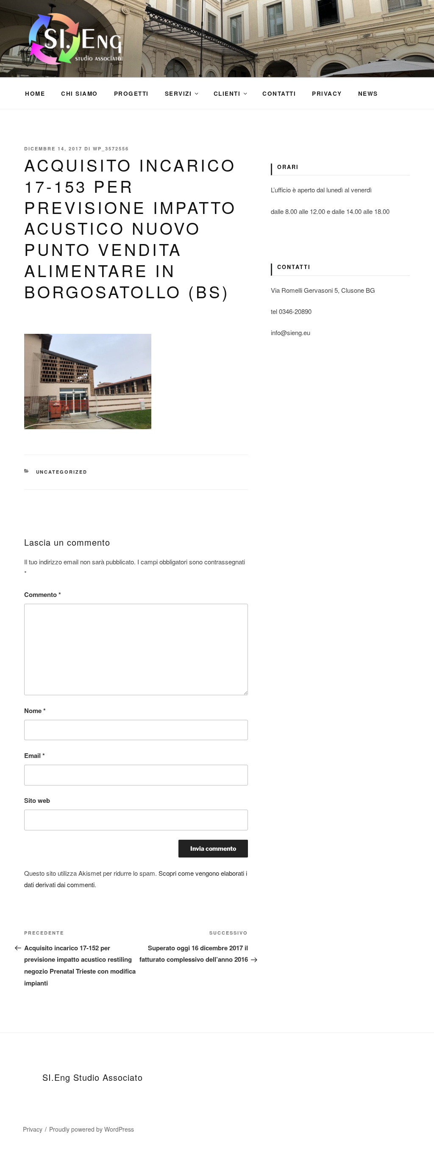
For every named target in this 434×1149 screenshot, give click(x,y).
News (368, 93)
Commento (42, 594)
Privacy (327, 93)
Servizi (178, 93)
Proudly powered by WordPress (91, 1129)
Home (35, 93)
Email (34, 755)
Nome (35, 710)
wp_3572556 (111, 148)
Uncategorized (62, 472)
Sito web (37, 800)
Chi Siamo (79, 93)
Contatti (279, 93)
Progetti (131, 93)
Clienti (227, 93)
